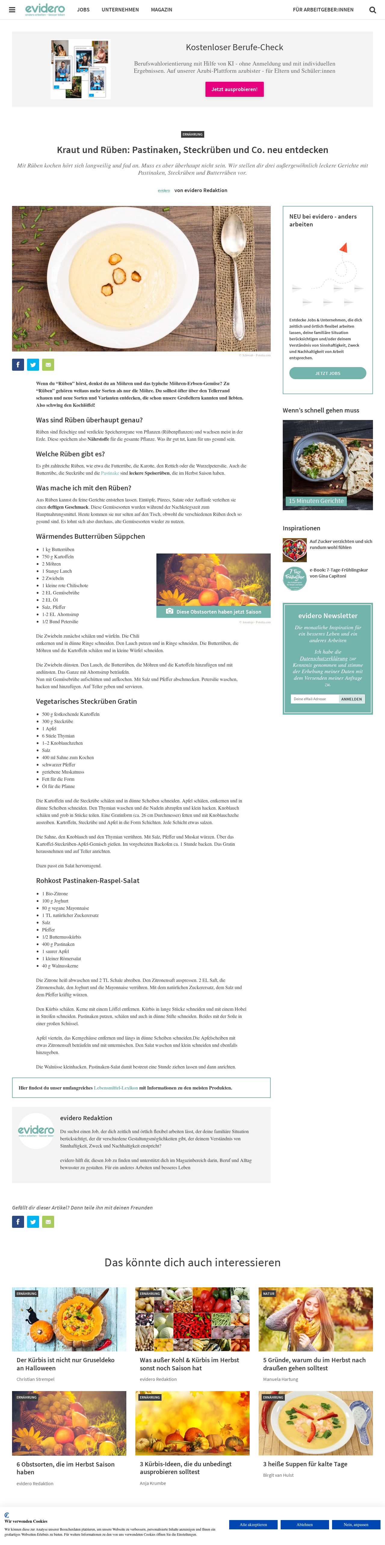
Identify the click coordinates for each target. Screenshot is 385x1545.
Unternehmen (120, 9)
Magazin (161, 9)
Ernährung (193, 134)
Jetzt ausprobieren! (234, 89)
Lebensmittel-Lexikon (116, 1087)
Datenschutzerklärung (324, 658)
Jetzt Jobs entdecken (328, 374)
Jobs (83, 9)
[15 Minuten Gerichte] (328, 508)
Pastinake (110, 473)
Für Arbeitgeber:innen (323, 9)
